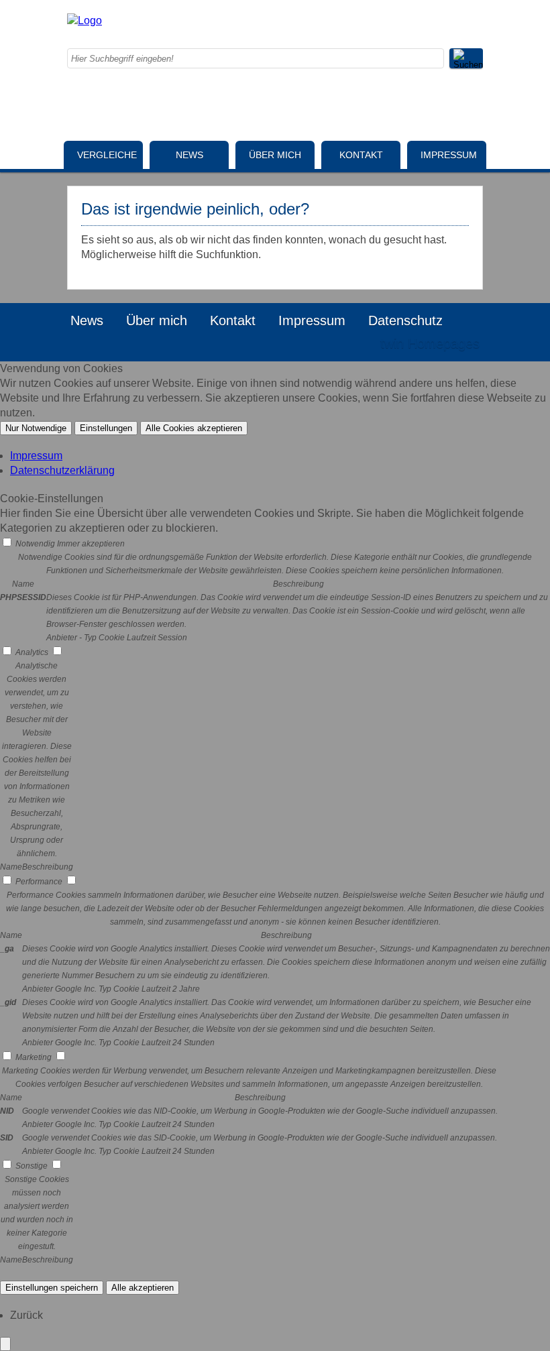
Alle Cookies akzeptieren (194, 428)
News (189, 155)
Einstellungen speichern (51, 1288)
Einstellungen (106, 428)
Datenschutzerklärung (62, 470)
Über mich (275, 155)
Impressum (449, 155)
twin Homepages (430, 343)
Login (341, 343)
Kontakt (361, 155)
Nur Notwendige (35, 428)
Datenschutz (405, 320)
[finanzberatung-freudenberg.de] (84, 20)
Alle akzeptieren (142, 1288)
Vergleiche (107, 155)
